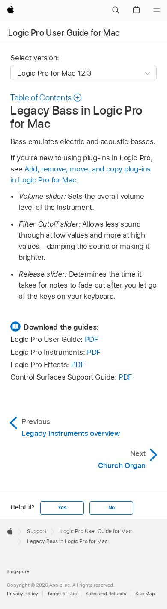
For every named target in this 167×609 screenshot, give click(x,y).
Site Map (145, 594)
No (111, 508)
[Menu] (156, 10)
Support (36, 531)
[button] (115, 10)
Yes (62, 508)
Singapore (17, 571)
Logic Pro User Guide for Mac (64, 33)
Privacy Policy (22, 594)
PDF (91, 339)
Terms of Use (62, 594)
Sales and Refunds (106, 594)
